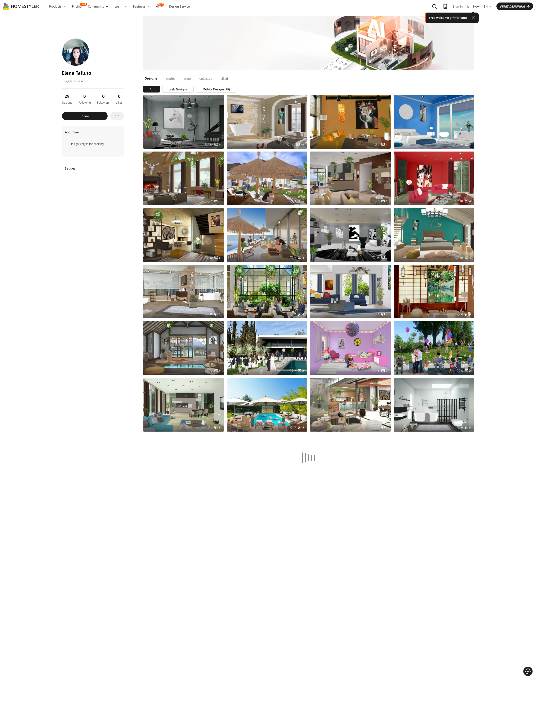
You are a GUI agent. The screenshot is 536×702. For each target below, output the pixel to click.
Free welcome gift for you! (448, 17)
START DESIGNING (512, 6)
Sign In (458, 6)
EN (486, 6)
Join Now (473, 6)
